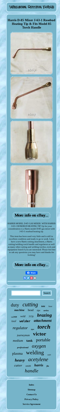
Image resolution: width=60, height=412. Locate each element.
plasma (17, 353)
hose (50, 306)
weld (22, 316)
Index (31, 385)
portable (43, 340)
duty (15, 305)
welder (25, 321)
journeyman (23, 335)
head (31, 310)
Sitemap (31, 389)
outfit (49, 355)
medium (18, 340)
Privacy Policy (31, 399)
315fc (31, 316)
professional (22, 347)
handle (31, 370)
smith (28, 365)
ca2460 (14, 317)
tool (14, 321)
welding (35, 353)
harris (38, 365)
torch (44, 327)
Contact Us (31, 394)
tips (38, 310)
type (32, 329)
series (46, 310)
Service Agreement (31, 404)
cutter (18, 365)
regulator (20, 328)
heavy (20, 360)
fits (47, 366)
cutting (30, 304)
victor (39, 334)
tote (43, 306)
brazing (44, 315)
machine (19, 310)
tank (29, 340)
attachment (43, 320)
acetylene (38, 359)
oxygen (39, 346)
